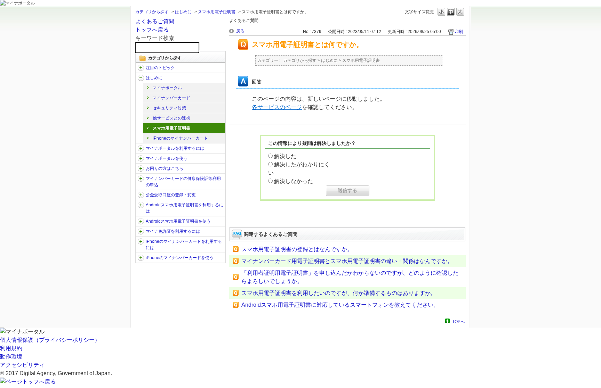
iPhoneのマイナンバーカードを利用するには (184, 244)
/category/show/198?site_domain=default (141, 68)
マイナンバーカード (171, 98)
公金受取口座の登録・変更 (171, 194)
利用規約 (11, 348)
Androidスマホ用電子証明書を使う (178, 221)
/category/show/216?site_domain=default (141, 195)
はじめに (183, 11)
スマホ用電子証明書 (216, 11)
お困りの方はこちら (164, 168)
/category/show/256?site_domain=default (141, 221)
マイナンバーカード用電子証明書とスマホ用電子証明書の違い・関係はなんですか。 (347, 261)
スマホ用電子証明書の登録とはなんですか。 (297, 249)
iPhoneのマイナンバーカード (180, 138)
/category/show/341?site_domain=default (141, 258)
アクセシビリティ (22, 365)
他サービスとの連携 (171, 118)
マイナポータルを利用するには (175, 148)
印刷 (459, 31)
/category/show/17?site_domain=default (141, 158)
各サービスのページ (277, 107)
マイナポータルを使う (166, 158)
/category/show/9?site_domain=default (141, 148)
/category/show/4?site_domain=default (141, 78)
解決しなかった (293, 181)
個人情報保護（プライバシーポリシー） (50, 340)
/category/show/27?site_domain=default (141, 168)
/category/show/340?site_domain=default (141, 241)
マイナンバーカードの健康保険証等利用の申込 (183, 181)
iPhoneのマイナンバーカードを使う (180, 257)
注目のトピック (160, 67)
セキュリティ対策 (169, 108)
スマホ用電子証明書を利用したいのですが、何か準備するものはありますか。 (338, 293)
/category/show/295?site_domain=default (141, 231)
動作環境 (11, 357)
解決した (285, 156)
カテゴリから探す (152, 11)
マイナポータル (167, 87)
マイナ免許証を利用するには (173, 231)
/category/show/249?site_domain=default (141, 205)
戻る (240, 30)
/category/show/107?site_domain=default (141, 178)
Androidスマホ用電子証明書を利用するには (184, 208)
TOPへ (458, 321)
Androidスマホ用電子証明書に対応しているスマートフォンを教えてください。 (340, 305)
